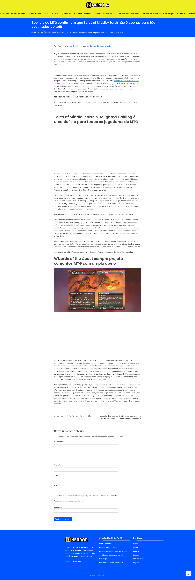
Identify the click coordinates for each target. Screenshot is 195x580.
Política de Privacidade (128, 14)
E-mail (57, 475)
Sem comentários (104, 46)
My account (66, 14)
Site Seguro (103, 559)
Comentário (60, 442)
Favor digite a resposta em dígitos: (69, 501)
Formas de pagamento (14, 14)
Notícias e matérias (83, 14)
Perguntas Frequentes (105, 14)
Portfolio (181, 14)
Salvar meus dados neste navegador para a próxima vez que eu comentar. (87, 496)
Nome (57, 465)
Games (93, 46)
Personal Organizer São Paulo (111, 562)
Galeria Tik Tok (34, 14)
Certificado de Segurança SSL (111, 555)
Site (55, 485)
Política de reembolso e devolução (158, 14)
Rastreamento (105, 544)
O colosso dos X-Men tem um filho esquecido (73, 416)
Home (47, 14)
